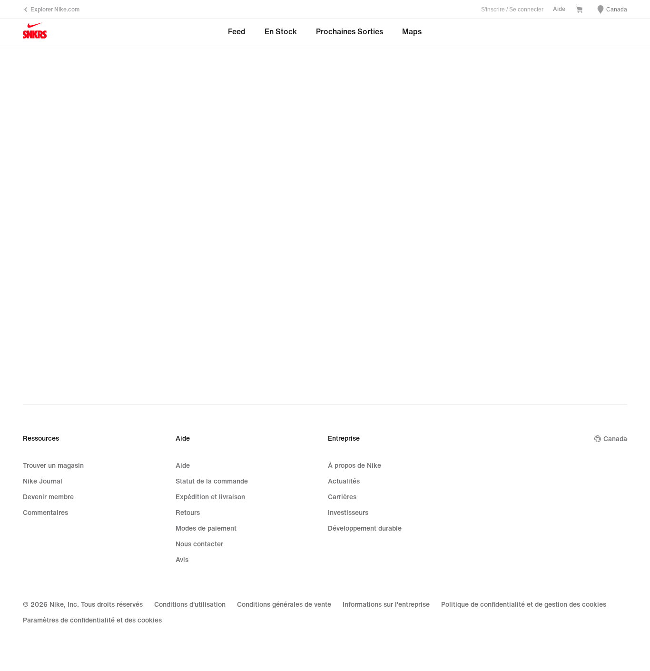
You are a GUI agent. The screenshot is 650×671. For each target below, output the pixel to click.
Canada (615, 439)
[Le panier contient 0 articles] (579, 10)
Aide (559, 9)
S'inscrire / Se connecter (512, 9)
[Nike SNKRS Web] (35, 32)
